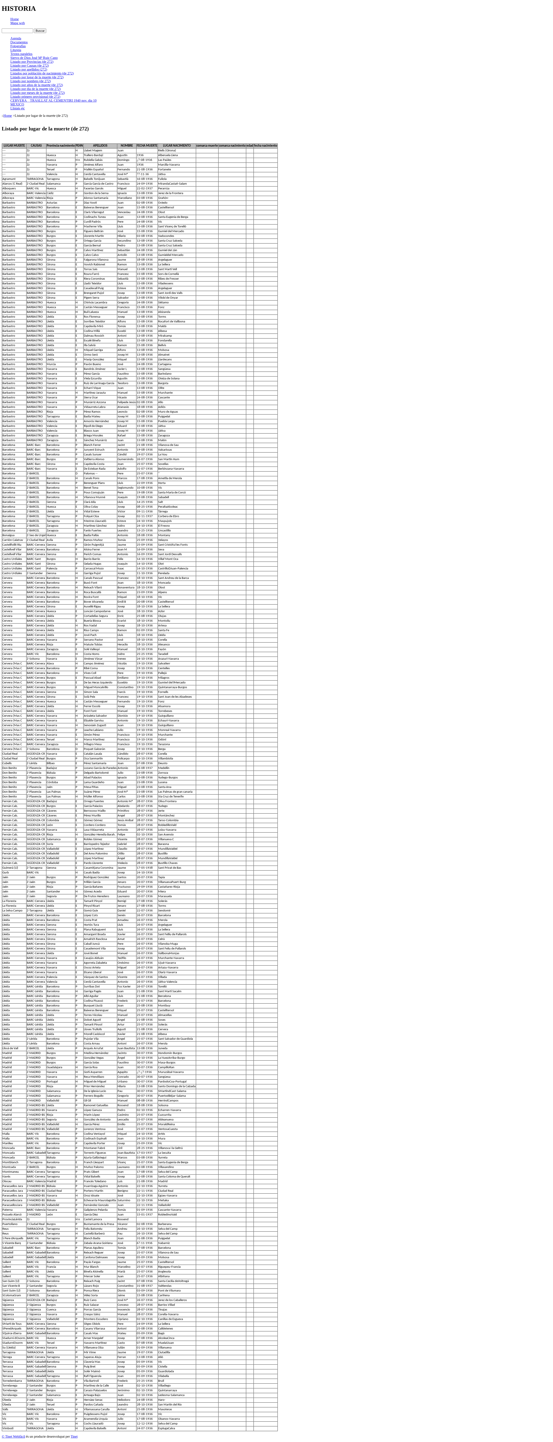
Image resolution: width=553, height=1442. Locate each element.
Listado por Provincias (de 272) (31, 61)
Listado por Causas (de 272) (29, 65)
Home (14, 19)
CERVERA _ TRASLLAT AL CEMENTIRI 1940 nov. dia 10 (53, 100)
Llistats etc (17, 108)
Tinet (74, 1436)
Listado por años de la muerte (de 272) (36, 85)
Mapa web (17, 23)
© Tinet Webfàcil (13, 1436)
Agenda (15, 38)
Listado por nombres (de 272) (30, 81)
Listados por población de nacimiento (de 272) (42, 73)
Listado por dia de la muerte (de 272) (35, 89)
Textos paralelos (21, 54)
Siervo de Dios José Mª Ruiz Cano (34, 58)
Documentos (19, 42)
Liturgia (15, 50)
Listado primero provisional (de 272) (35, 96)
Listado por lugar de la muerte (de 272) (37, 77)
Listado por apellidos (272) (28, 69)
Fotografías (18, 46)
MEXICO (17, 104)
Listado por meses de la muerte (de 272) (37, 93)
